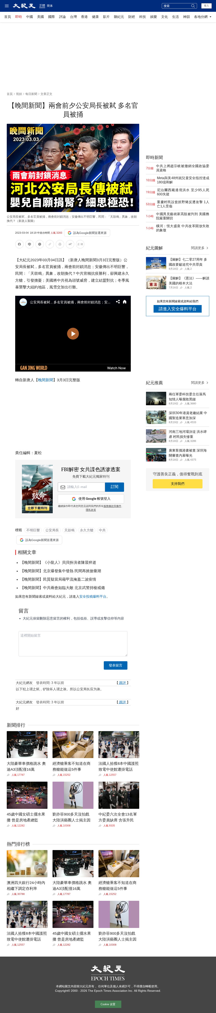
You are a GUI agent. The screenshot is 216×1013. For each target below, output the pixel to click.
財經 (131, 17)
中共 (102, 530)
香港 (84, 17)
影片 (106, 17)
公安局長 (52, 530)
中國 (29, 17)
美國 (40, 17)
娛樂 (153, 17)
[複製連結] (50, 244)
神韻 (186, 17)
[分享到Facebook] (19, 245)
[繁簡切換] (80, 245)
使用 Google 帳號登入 (94, 498)
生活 (175, 17)
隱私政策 (91, 510)
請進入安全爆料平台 (178, 309)
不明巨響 (33, 530)
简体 (50, 5)
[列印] (60, 245)
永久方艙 (86, 530)
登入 (206, 5)
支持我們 (177, 483)
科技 (142, 17)
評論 (62, 17)
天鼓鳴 (69, 530)
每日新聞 (31, 94)
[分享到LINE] (29, 245)
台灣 (73, 17)
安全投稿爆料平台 (92, 596)
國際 (51, 17)
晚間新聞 (45, 380)
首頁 (7, 17)
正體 (42, 5)
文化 (164, 17)
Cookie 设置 (108, 1004)
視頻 (19, 94)
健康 (95, 17)
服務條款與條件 (112, 506)
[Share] (9, 775)
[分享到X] (39, 245)
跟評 (122, 683)
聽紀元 (119, 17)
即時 (18, 17)
